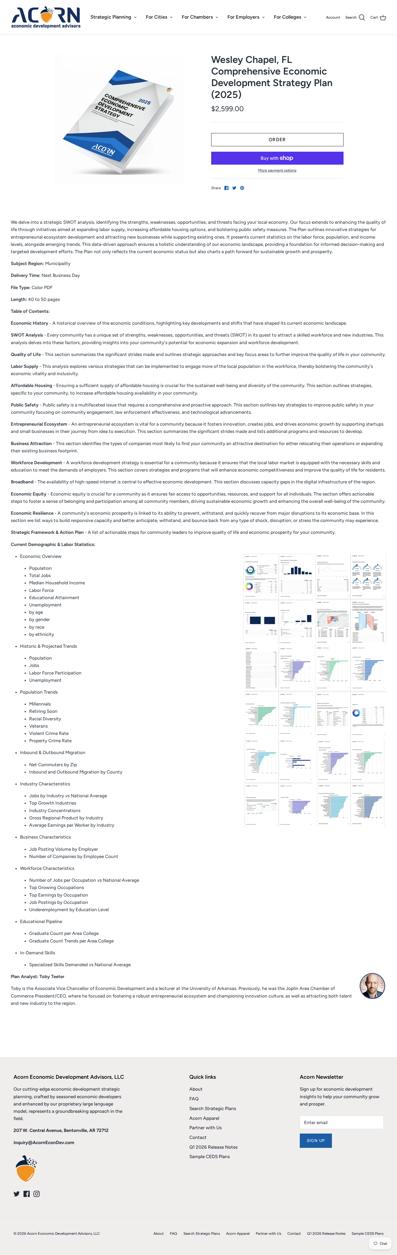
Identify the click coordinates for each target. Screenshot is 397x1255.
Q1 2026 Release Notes (213, 1147)
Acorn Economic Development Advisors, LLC (63, 1233)
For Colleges (287, 17)
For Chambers (197, 17)
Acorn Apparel (204, 1118)
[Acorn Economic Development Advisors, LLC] (46, 17)
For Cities (156, 17)
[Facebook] (26, 1194)
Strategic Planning (110, 17)
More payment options (277, 170)
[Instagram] (36, 1194)
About (196, 1089)
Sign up (316, 1140)
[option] (119, 118)
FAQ (193, 1098)
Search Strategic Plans (212, 1108)
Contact (198, 1137)
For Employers (243, 17)
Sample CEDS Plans (209, 1156)
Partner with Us (205, 1127)
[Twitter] (17, 1194)
